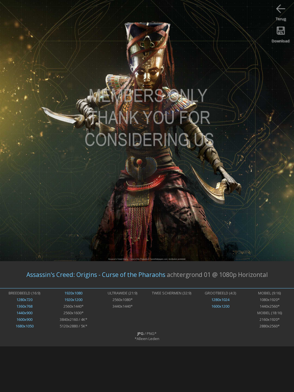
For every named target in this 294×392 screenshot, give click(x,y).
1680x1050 (25, 326)
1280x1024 (220, 299)
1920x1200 (73, 299)
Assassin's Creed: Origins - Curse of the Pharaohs (95, 275)
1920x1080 (73, 293)
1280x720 (24, 299)
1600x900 (24, 319)
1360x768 (24, 306)
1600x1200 (220, 306)
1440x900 (24, 312)
